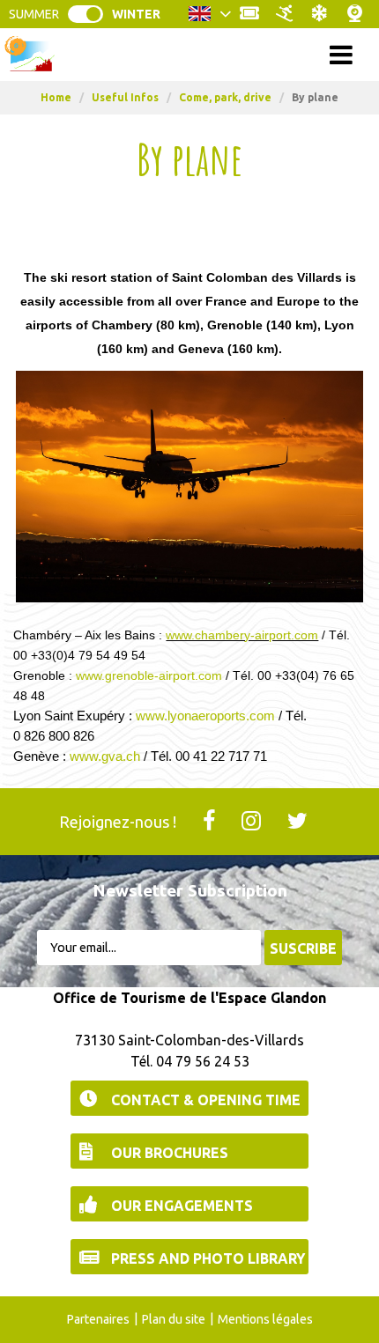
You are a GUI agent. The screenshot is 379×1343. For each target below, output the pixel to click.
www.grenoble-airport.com (149, 675)
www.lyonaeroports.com (205, 715)
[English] (210, 18)
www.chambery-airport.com (242, 635)
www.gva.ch (105, 756)
